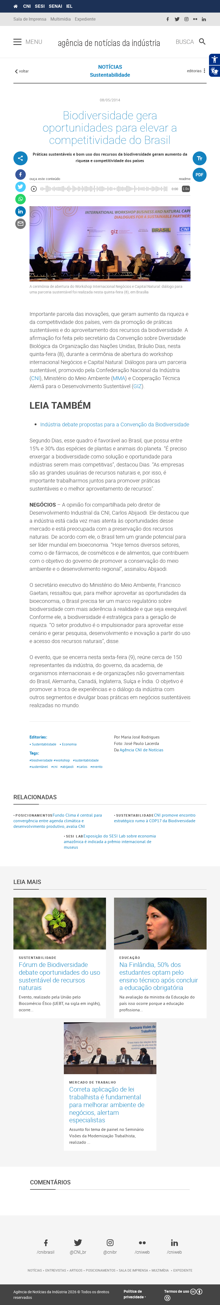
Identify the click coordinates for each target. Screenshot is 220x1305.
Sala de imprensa (133, 1270)
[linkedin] (204, 19)
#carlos (82, 766)
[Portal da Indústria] (15, 6)
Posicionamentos (34, 815)
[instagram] (186, 19)
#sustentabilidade (86, 760)
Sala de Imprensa (29, 19)
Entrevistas (55, 1270)
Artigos (75, 1270)
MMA (119, 378)
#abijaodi (67, 766)
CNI (27, 6)
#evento (96, 766)
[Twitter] (20, 187)
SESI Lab (74, 836)
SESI (40, 6)
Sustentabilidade (135, 815)
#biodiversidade (41, 760)
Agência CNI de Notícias (141, 749)
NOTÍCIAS (110, 66)
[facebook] (167, 19)
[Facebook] (20, 174)
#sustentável (39, 766)
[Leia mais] (59, 924)
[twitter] (177, 19)
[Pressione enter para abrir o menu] (17, 42)
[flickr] (195, 19)
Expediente (85, 19)
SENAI (55, 6)
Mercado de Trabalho (92, 1082)
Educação (129, 957)
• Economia (68, 744)
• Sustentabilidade (43, 744)
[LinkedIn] (20, 211)
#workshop (62, 760)
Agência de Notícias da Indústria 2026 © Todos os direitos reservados (61, 1294)
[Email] (20, 224)
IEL (69, 6)
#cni (54, 766)
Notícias (35, 1270)
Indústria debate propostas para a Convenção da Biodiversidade (114, 424)
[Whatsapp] (20, 199)
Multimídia (60, 19)
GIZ (137, 386)
